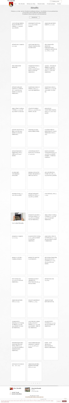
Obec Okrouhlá (11, 0)
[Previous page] (29, 383)
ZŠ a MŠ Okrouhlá (29, 397)
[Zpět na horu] (65, 399)
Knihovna (35, 397)
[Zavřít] (67, 401)
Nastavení (59, 401)
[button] (31, 4)
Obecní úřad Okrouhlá (36, 388)
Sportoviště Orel (40, 397)
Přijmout (64, 401)
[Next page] (40, 383)
